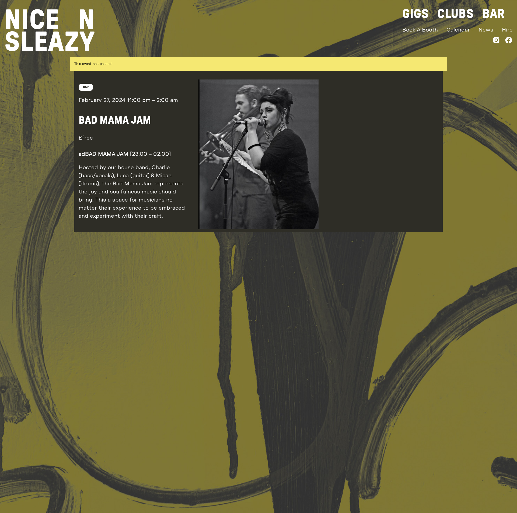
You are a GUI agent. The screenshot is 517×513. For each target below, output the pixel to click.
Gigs (415, 14)
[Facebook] (509, 41)
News (485, 30)
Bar (493, 14)
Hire (507, 30)
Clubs (455, 14)
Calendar (458, 30)
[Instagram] (496, 41)
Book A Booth (420, 30)
